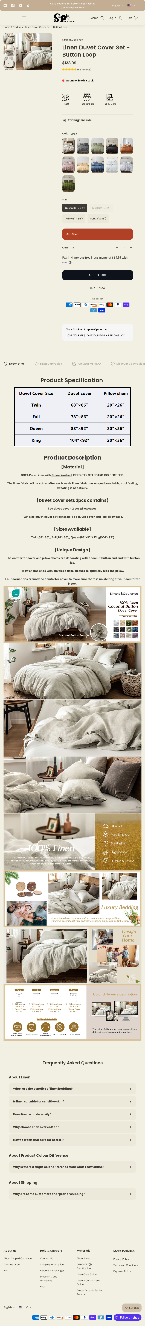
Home (7, 27)
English (8, 1307)
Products (18, 27)
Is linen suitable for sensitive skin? (38, 1101)
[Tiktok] (28, 5)
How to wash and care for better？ (38, 1140)
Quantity (68, 247)
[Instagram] (5, 5)
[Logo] (64, 18)
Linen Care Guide (51, 363)
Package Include (80, 120)
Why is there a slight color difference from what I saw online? (58, 1167)
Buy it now (97, 288)
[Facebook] (13, 5)
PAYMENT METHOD (89, 363)
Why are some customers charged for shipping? (49, 1194)
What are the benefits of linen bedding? (43, 1089)
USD (26, 1307)
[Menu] (23, 18)
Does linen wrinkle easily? (32, 1114)
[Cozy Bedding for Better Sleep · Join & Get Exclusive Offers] (72, 5)
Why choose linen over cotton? (36, 1127)
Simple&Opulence (72, 39)
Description (17, 363)
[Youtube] (21, 5)
